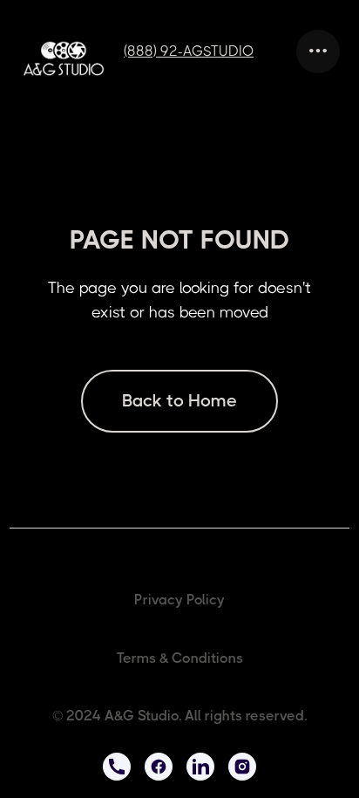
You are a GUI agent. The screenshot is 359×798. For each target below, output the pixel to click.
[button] (318, 51)
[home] (71, 58)
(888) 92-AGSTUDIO (189, 51)
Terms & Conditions (180, 658)
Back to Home (179, 401)
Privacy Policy (179, 599)
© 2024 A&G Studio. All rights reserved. (179, 715)
